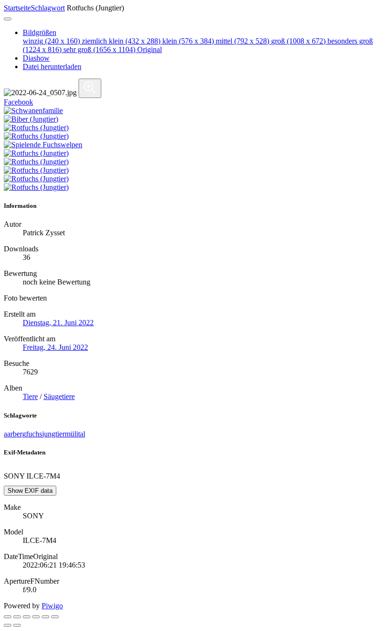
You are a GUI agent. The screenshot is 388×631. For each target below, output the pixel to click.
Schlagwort (48, 8)
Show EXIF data (30, 490)
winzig (51, 41)
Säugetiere (59, 396)
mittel (242, 41)
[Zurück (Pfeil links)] (7, 625)
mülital (75, 434)
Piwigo (52, 606)
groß (298, 41)
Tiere (30, 396)
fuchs (34, 434)
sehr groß (99, 49)
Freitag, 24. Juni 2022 (55, 347)
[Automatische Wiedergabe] (55, 616)
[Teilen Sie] (17, 616)
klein (188, 41)
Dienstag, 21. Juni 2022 (58, 323)
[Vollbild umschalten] (26, 616)
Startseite (17, 8)
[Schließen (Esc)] (7, 616)
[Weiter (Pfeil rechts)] (17, 625)
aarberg (15, 434)
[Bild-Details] (45, 616)
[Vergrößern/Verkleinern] (36, 616)
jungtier (53, 434)
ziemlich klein (121, 41)
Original (149, 49)
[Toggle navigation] (7, 19)
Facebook (18, 102)
